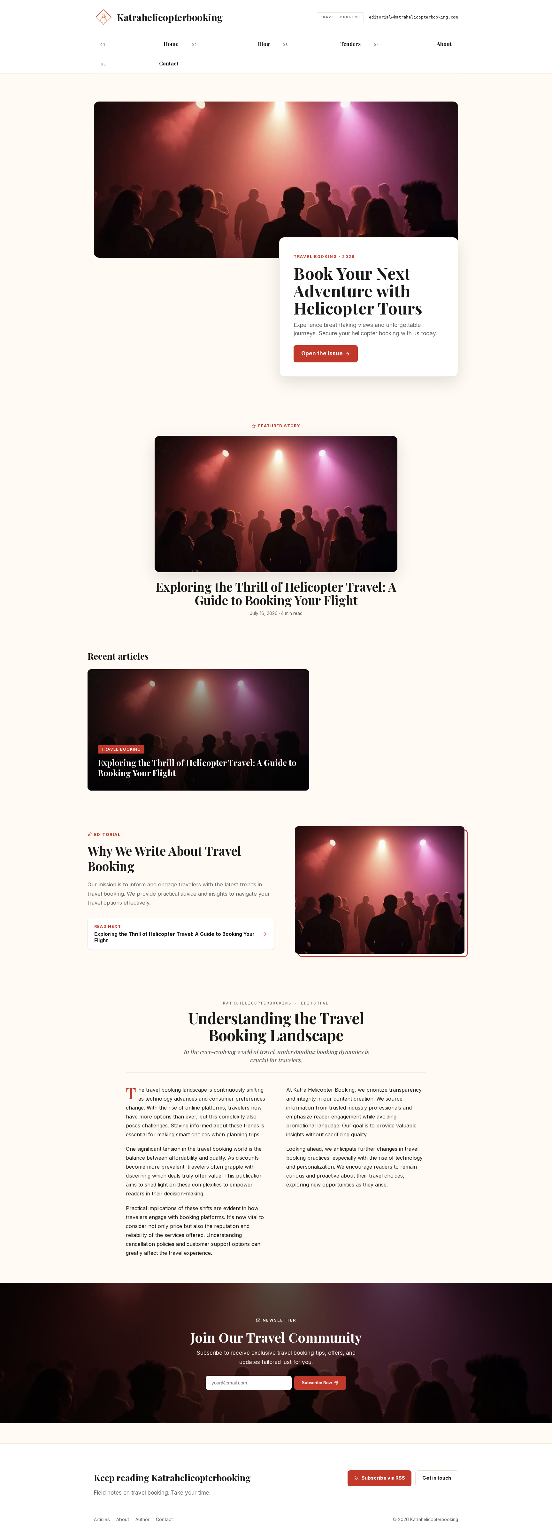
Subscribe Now (317, 1382)
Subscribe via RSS (383, 1478)
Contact (164, 1519)
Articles (102, 1519)
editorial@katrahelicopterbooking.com (413, 17)
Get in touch (436, 1478)
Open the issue (322, 353)
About (122, 1519)
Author (142, 1519)
